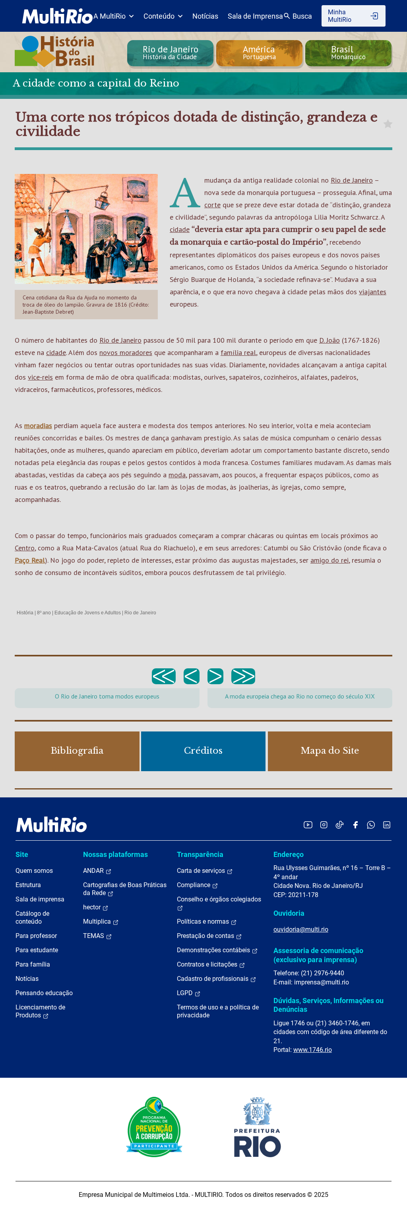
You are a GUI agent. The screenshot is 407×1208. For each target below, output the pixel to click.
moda (177, 474)
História (25, 613)
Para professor (36, 936)
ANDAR (94, 870)
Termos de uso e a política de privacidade (218, 1011)
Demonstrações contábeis (214, 950)
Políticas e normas (204, 921)
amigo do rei (329, 560)
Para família (33, 964)
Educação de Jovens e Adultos (87, 613)
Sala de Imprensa (255, 16)
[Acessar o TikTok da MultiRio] (340, 825)
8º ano (44, 613)
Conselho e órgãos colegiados (219, 899)
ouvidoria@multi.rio (300, 929)
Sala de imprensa (40, 899)
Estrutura (28, 885)
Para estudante (37, 950)
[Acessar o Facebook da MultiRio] (355, 825)
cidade (180, 229)
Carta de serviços (202, 870)
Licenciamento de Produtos (40, 1011)
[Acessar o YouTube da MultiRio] (308, 825)
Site (22, 854)
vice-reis (40, 377)
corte (212, 204)
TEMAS (94, 936)
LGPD (185, 993)
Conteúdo (158, 16)
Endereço (288, 854)
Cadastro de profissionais (213, 978)
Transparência (200, 854)
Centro (25, 547)
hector (92, 907)
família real (238, 352)
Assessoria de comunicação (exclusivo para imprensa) (318, 954)
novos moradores (125, 352)
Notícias (205, 16)
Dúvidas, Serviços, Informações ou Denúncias (328, 1004)
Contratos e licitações (208, 964)
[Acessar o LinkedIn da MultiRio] (386, 825)
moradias (38, 425)
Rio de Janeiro (352, 180)
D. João (329, 340)
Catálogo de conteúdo (32, 917)
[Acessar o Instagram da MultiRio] (324, 825)
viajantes (372, 291)
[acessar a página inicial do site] (57, 16)
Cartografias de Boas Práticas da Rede (125, 889)
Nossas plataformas (115, 854)
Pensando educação (44, 993)
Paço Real (30, 560)
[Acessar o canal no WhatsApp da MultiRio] (371, 825)
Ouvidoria (288, 913)
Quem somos (34, 870)
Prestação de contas (206, 936)
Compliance (194, 885)
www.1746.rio (312, 1050)
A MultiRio (109, 16)
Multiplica (97, 921)
